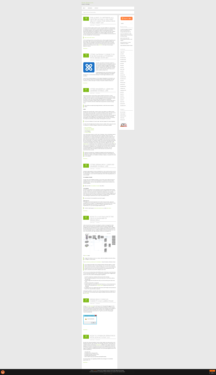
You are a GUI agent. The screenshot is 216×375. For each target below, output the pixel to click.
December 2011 (123, 105)
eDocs (86, 255)
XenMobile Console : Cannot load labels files (101, 300)
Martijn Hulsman (123, 115)
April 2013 (122, 99)
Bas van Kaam (122, 112)
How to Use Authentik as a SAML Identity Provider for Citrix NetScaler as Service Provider (126, 35)
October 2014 (122, 88)
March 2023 (122, 69)
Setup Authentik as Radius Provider (126, 45)
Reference (90, 8)
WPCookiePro (108, 373)
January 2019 (122, 74)
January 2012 (122, 103)
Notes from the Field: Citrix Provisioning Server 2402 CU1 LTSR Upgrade (126, 39)
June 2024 (122, 63)
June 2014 (122, 92)
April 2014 (122, 96)
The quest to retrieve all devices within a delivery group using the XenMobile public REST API (102, 20)
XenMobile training (90, 306)
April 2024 (122, 67)
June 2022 (122, 71)
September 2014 (123, 90)
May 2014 (122, 94)
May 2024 (122, 65)
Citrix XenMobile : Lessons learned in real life (102, 165)
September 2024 (123, 61)
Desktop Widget (88, 132)
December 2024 (123, 57)
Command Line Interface (89, 129)
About (84, 8)
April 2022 (122, 73)
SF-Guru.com (122, 119)
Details (212, 372)
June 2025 (122, 53)
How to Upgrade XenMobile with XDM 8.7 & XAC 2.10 (102, 336)
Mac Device (109, 208)
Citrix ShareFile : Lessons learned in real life (101, 90)
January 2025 (122, 55)
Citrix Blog (86, 293)
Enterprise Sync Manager (89, 128)
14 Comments (98, 168)
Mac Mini (96, 208)
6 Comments (98, 93)
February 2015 (122, 82)
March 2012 (122, 101)
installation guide (100, 285)
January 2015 (122, 84)
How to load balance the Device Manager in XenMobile (102, 218)
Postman (100, 44)
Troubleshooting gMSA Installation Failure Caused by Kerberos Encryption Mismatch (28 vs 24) (126, 30)
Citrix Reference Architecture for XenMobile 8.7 (93, 261)
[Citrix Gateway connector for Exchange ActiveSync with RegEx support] (88, 67)
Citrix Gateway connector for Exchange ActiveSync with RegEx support (102, 56)
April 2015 (122, 80)
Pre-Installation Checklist (95, 185)
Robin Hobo (122, 117)
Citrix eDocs (98, 344)
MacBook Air (100, 208)
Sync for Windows (88, 127)
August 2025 (122, 51)
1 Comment (98, 222)
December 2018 (123, 76)
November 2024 (123, 59)
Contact (96, 8)
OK (212, 370)
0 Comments (98, 25)
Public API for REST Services (89, 37)
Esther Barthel (122, 114)
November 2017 (123, 78)
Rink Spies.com (87, 3)
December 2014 (123, 86)
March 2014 (122, 97)
